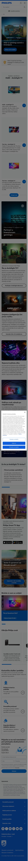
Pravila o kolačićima (11, 435)
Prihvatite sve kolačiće (13, 447)
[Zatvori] (24, 412)
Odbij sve (13, 443)
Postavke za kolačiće (13, 439)
